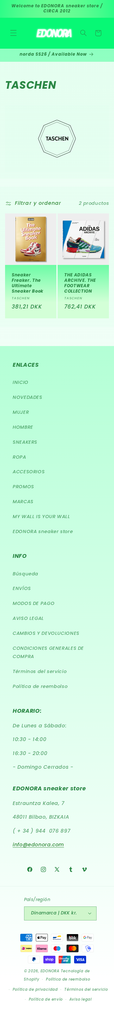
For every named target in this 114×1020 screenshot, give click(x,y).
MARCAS (23, 501)
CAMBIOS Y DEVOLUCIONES (46, 633)
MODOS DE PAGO (33, 603)
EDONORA (50, 971)
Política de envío (46, 999)
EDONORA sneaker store (43, 531)
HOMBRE (23, 427)
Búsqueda (25, 574)
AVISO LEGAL (28, 618)
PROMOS (23, 486)
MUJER (21, 412)
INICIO (20, 382)
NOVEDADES (27, 397)
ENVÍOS (22, 588)
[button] (13, 33)
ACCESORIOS (29, 471)
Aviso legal (80, 999)
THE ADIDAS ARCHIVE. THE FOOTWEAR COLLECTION (80, 283)
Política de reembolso (40, 686)
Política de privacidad (35, 989)
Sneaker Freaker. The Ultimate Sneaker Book (27, 283)
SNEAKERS (25, 442)
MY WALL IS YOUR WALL (41, 516)
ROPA (19, 457)
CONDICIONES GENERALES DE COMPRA (48, 652)
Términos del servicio (39, 671)
